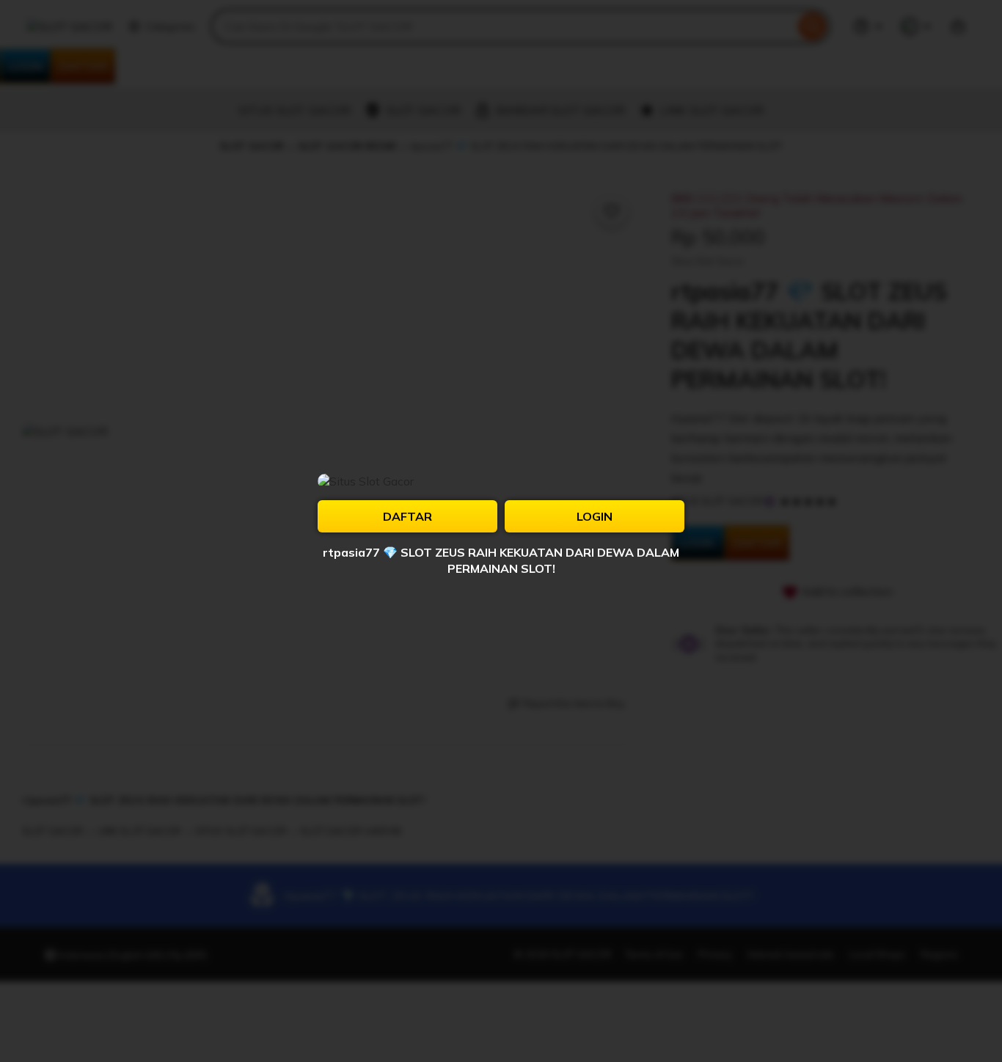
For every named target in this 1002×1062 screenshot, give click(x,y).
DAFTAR (407, 516)
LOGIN (594, 516)
